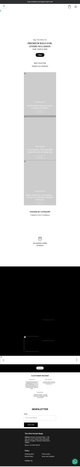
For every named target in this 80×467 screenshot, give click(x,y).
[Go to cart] (69, 7)
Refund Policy (29, 456)
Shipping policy (29, 454)
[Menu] (76, 7)
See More (39, 368)
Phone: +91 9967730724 (32, 445)
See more (40, 157)
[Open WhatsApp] (75, 461)
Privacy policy (46, 454)
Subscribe (31, 425)
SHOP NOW (39, 282)
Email (25, 414)
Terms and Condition (48, 456)
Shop (40, 55)
